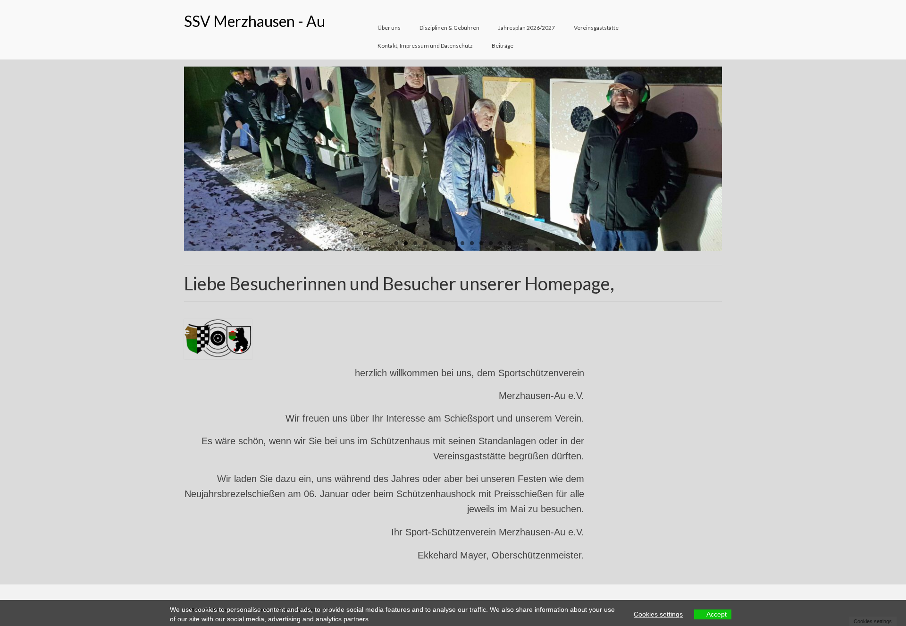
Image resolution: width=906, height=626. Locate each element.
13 (510, 243)
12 (500, 243)
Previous (176, 159)
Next (730, 159)
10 (481, 243)
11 (491, 243)
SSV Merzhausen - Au (254, 21)
